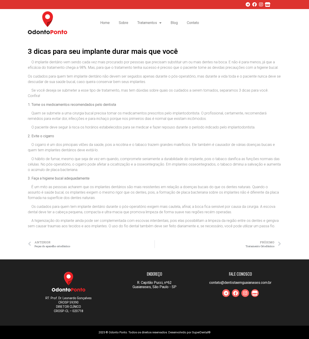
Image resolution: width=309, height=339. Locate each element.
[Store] (267, 4)
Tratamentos (147, 23)
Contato (193, 23)
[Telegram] (248, 4)
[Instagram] (261, 4)
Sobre (123, 23)
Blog (174, 23)
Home (105, 23)
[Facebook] (254, 4)
